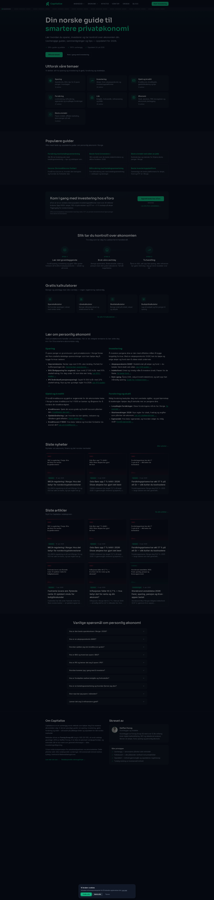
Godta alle (86, 894)
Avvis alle (97, 894)
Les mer (124, 890)
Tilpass (107, 894)
